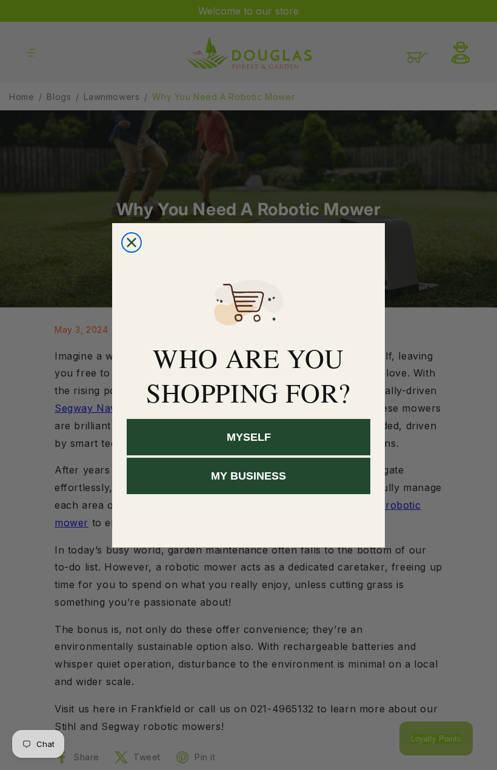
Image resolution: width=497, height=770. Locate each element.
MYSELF (249, 437)
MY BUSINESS (248, 476)
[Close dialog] (131, 242)
